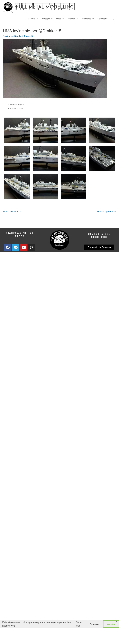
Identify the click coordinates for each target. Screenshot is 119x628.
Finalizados (8, 36)
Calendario (103, 18)
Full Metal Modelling (8, 12)
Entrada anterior (12, 211)
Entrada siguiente (106, 211)
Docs (58, 18)
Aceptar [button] (111, 624)
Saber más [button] (79, 624)
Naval (17, 36)
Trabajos (46, 18)
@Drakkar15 (27, 36)
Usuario (31, 18)
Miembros (86, 18)
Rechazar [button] (94, 624)
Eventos (71, 18)
